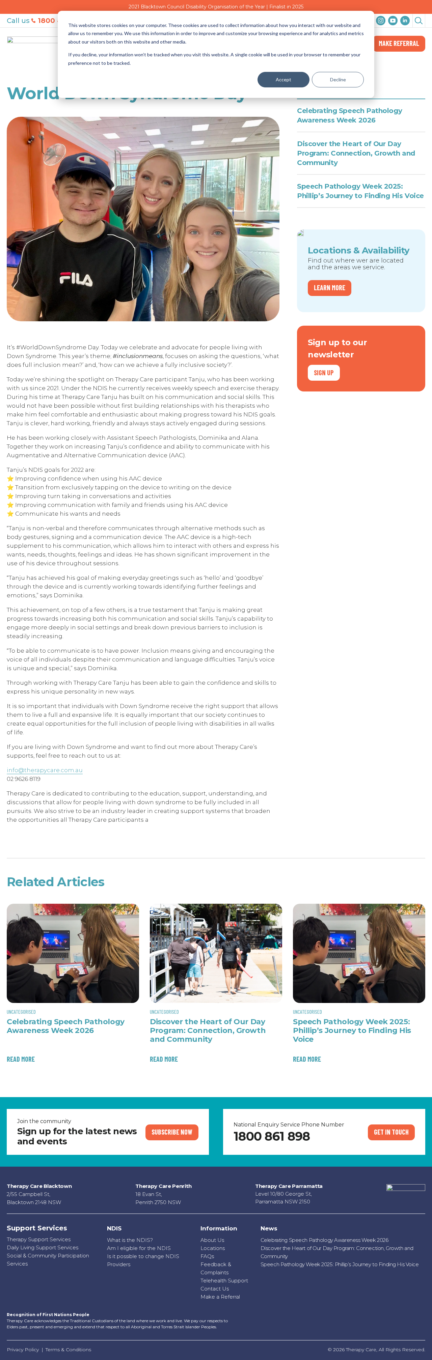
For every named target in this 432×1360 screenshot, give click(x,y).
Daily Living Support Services (42, 1247)
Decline (338, 79)
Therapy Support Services (39, 1239)
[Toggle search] (419, 20)
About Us (212, 1240)
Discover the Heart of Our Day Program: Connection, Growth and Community (356, 153)
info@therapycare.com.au (45, 770)
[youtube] (393, 20)
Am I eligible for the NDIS (139, 1248)
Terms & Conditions (68, 1350)
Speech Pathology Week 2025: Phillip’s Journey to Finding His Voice (360, 191)
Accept (283, 79)
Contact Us (214, 1288)
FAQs (207, 1256)
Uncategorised (21, 1011)
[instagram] (380, 20)
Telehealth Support (224, 1280)
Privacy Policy (23, 1350)
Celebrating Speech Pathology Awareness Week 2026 (349, 115)
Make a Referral (220, 1297)
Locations (212, 1248)
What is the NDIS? (130, 1240)
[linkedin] (405, 20)
